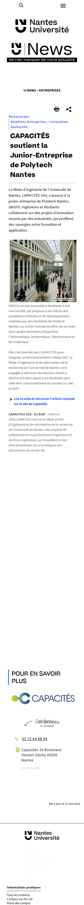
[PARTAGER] (68, 109)
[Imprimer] (56, 109)
